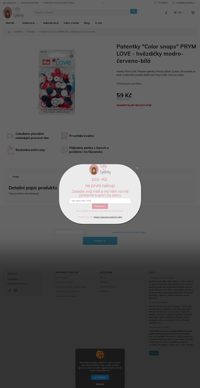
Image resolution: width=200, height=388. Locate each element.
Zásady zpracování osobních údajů (108, 217)
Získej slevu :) (100, 206)
